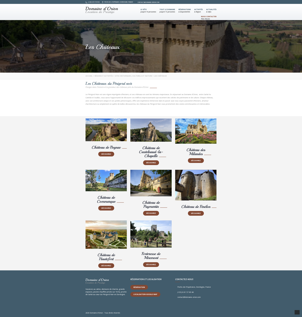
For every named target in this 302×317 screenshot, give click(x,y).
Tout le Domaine (167, 10)
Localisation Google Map (145, 294)
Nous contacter (208, 17)
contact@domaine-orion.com (189, 297)
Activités (198, 10)
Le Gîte (148, 10)
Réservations (184, 10)
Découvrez (106, 154)
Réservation (139, 287)
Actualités (211, 10)
